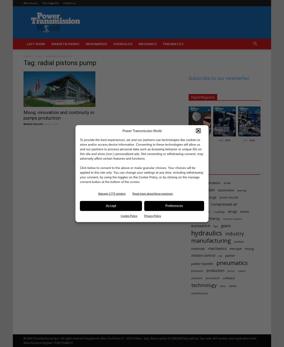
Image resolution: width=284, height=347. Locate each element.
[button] (198, 130)
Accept (111, 206)
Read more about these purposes (152, 193)
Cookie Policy (129, 216)
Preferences (174, 206)
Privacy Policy (152, 216)
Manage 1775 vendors (112, 193)
